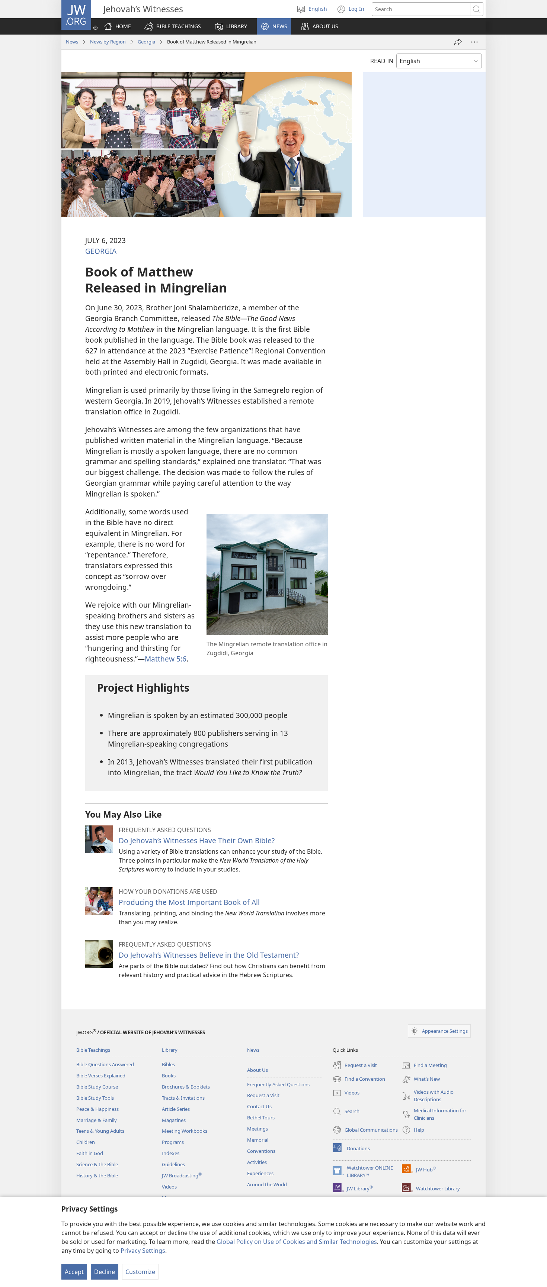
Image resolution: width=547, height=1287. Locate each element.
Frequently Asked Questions (278, 1084)
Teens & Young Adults (100, 1131)
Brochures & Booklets (186, 1086)
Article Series (176, 1109)
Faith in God (89, 1153)
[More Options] (474, 42)
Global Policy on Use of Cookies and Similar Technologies (297, 1242)
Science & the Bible (97, 1164)
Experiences (260, 1173)
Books (169, 1075)
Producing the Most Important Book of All (189, 902)
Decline (104, 1272)
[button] (173, 26)
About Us (257, 1070)
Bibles (168, 1064)
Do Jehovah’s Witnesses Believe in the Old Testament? (209, 955)
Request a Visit (263, 1095)
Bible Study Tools (95, 1097)
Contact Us (259, 1106)
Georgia (146, 41)
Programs (173, 1142)
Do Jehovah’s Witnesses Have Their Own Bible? (197, 840)
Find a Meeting (424, 1066)
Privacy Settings (143, 1250)
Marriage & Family (96, 1120)
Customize (140, 1272)
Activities (257, 1162)
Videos (169, 1186)
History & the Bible (97, 1175)
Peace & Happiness (97, 1109)
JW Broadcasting (182, 1175)
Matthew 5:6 (165, 659)
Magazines (174, 1120)
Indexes (170, 1153)
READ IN (381, 61)
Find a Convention (359, 1080)
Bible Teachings (93, 1050)
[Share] (458, 42)
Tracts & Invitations (183, 1097)
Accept (74, 1272)
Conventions (261, 1151)
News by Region (108, 41)
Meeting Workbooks (184, 1131)
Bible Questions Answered (105, 1064)
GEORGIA (100, 251)
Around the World (267, 1184)
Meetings (257, 1128)
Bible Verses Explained (100, 1075)
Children (85, 1142)
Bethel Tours (261, 1117)
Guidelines (173, 1164)
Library (169, 1050)
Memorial (257, 1139)
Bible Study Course (97, 1086)
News (72, 41)
